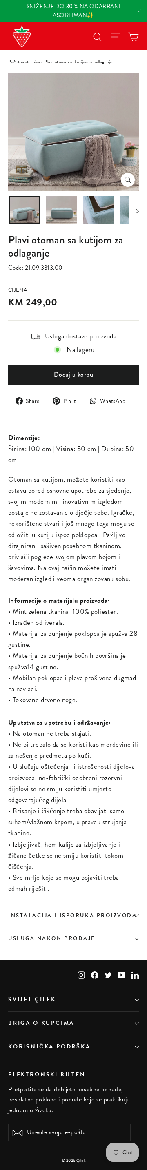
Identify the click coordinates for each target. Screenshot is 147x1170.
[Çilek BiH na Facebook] (94, 974)
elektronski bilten (47, 1074)
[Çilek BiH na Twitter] (108, 974)
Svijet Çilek (32, 999)
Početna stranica (24, 61)
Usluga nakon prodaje (52, 938)
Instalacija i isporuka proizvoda (72, 915)
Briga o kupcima (41, 1023)
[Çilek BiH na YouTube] (121, 974)
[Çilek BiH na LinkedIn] (135, 974)
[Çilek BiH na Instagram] (81, 974)
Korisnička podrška (49, 1046)
